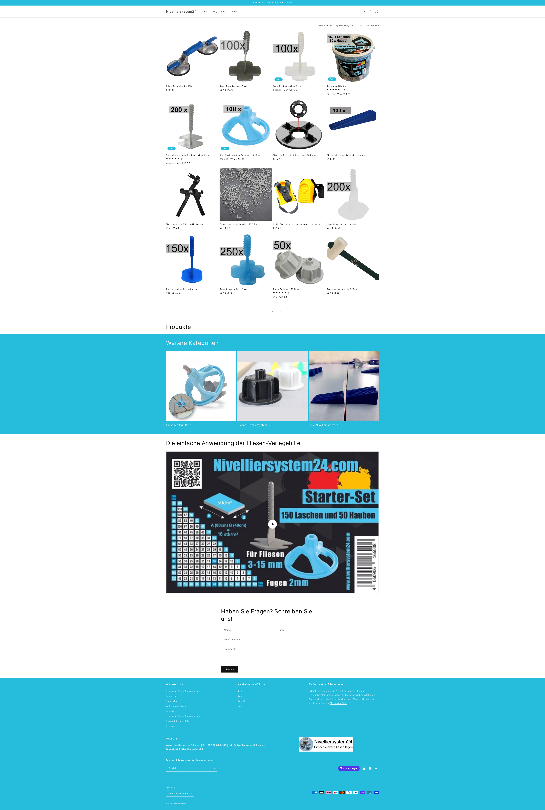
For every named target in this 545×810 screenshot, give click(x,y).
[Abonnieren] (214, 768)
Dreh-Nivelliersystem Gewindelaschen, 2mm (187, 155)
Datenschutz (172, 701)
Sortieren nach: (325, 25)
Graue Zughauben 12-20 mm (286, 289)
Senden (229, 669)
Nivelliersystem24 (181, 803)
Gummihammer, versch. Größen (342, 289)
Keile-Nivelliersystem (322, 425)
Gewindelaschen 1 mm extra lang (342, 224)
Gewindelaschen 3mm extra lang (181, 289)
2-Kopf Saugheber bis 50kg (179, 86)
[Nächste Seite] (288, 311)
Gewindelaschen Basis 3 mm (233, 289)
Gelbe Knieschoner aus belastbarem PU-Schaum (296, 224)
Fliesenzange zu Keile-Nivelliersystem (184, 224)
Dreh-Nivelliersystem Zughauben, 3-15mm (240, 155)
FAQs (240, 706)
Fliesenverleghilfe (177, 425)
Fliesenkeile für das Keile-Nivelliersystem (346, 155)
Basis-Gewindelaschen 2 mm (287, 86)
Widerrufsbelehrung (176, 706)
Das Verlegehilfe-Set (337, 86)
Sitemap (170, 726)
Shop (240, 691)
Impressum (171, 696)
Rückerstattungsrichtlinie (178, 721)
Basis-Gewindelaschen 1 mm (233, 86)
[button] (206, 11)
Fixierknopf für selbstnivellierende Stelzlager (295, 155)
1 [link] (257, 311)
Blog (239, 696)
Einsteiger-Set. (338, 703)
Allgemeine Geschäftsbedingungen (183, 691)
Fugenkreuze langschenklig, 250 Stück (238, 224)
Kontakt (170, 711)
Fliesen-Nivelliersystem (252, 425)
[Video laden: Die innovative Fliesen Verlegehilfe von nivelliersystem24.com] (272, 524)
